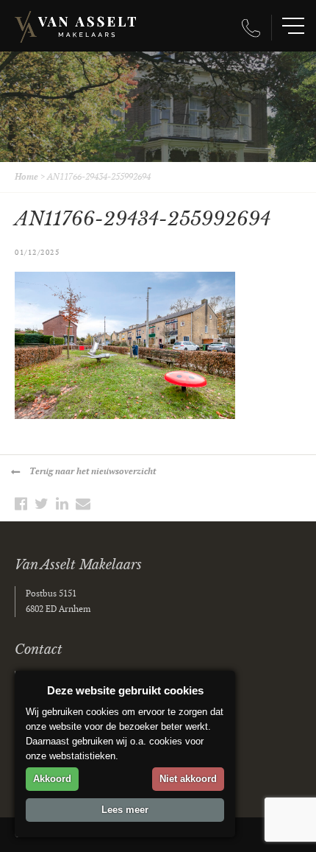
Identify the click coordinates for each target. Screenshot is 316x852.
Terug (92, 471)
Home (26, 177)
